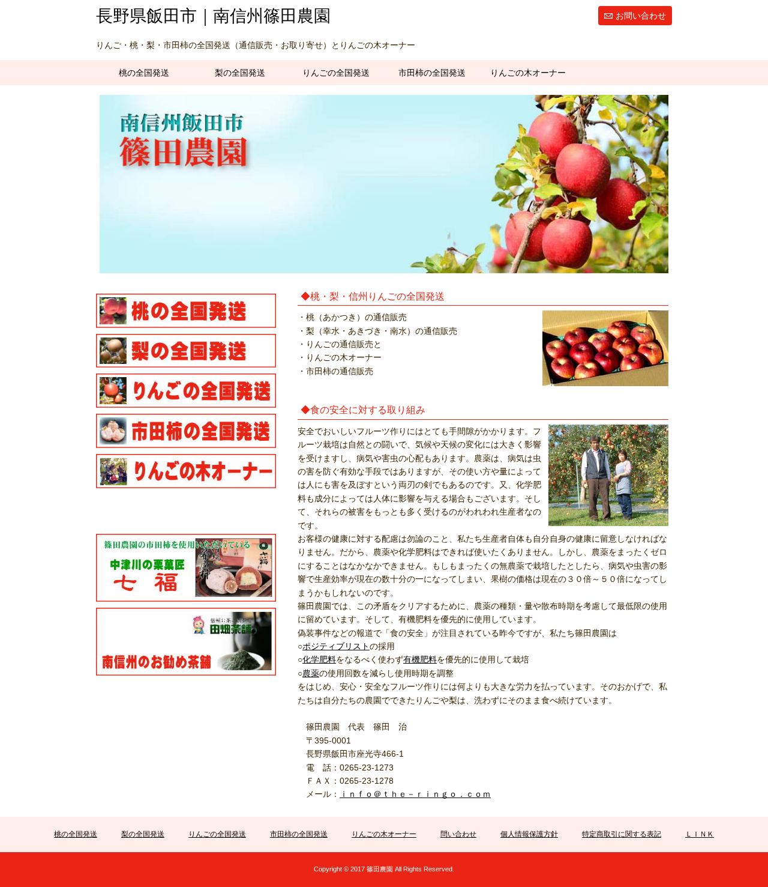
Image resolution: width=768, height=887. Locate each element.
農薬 (310, 673)
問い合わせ (458, 834)
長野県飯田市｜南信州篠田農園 (213, 16)
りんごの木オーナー (528, 72)
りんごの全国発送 (336, 72)
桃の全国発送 (144, 72)
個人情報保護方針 (529, 834)
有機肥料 (420, 659)
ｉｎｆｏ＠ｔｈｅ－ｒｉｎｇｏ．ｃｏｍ (415, 794)
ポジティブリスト (336, 646)
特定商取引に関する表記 (621, 834)
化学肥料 (319, 659)
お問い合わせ (641, 15)
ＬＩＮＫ (699, 834)
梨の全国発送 (240, 72)
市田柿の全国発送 (432, 72)
